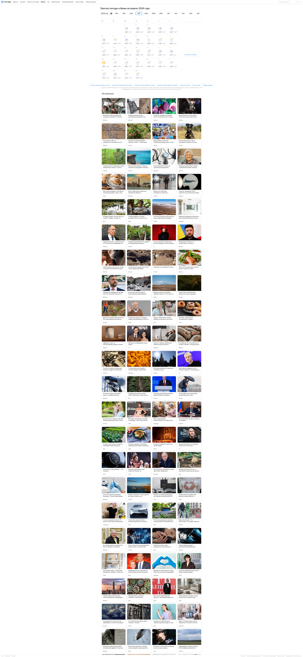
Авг (168, 13)
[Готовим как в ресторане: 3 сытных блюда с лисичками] (139, 363)
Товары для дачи (207, 85)
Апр (138, 13)
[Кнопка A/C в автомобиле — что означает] (113, 464)
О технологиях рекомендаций (269, 656)
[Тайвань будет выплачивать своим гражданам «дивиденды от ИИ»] (113, 590)
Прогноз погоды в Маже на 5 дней (122, 85)
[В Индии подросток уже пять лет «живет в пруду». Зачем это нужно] (113, 211)
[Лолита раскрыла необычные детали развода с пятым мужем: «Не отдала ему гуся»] (164, 236)
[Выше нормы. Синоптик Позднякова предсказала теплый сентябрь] (164, 135)
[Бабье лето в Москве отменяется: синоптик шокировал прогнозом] (164, 186)
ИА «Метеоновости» (297, 656)
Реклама (13, 656)
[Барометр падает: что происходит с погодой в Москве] (189, 514)
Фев (124, 13)
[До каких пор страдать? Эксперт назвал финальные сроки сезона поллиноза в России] (113, 413)
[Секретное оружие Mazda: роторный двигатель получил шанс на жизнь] (139, 514)
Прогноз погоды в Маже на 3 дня (100, 85)
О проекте (243, 656)
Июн (153, 13)
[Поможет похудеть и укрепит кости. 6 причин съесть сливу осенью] (164, 110)
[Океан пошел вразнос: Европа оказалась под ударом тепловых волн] (139, 160)
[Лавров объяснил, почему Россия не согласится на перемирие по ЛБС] (113, 236)
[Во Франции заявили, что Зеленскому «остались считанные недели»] (189, 236)
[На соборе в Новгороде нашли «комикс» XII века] (139, 616)
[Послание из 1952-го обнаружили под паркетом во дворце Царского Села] (113, 135)
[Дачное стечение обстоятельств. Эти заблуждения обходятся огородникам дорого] (113, 312)
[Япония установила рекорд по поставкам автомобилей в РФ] (164, 489)
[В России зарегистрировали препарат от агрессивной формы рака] (113, 489)
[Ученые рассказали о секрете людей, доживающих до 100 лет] (139, 312)
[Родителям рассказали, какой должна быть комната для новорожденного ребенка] (189, 590)
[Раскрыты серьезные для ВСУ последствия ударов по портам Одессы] (113, 641)
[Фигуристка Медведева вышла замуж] (139, 337)
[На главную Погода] (7, 2)
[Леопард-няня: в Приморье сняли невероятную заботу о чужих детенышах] (113, 160)
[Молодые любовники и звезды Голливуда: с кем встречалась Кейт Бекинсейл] (139, 413)
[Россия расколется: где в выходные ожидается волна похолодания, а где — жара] (189, 135)
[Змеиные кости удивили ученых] (164, 261)
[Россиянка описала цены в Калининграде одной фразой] (139, 287)
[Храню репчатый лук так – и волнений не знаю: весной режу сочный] (189, 464)
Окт (183, 13)
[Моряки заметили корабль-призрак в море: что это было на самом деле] (164, 287)
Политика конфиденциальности (254, 656)
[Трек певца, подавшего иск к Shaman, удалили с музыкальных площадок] (189, 363)
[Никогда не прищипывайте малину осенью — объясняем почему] (139, 135)
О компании (7, 656)
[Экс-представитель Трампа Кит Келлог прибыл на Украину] (113, 540)
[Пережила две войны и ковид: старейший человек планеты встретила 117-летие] (189, 160)
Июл (161, 13)
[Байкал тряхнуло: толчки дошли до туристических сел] (139, 489)
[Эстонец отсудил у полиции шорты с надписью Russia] (113, 388)
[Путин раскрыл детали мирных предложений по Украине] (164, 388)
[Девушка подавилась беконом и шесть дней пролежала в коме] (189, 211)
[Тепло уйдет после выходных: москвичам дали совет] (189, 388)
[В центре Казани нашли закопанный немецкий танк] (139, 110)
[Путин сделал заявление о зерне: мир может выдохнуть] (164, 464)
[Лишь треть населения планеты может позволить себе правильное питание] (189, 261)
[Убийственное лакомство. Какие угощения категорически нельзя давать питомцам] (113, 261)
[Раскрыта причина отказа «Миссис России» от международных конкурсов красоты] (139, 464)
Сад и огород (196, 85)
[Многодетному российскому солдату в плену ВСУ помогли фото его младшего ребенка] (113, 110)
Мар (131, 13)
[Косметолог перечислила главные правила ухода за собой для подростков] (164, 616)
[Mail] (2, 2)
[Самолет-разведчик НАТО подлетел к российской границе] (189, 186)
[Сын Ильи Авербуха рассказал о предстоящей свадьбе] (189, 565)
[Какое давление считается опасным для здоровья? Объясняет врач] (164, 160)
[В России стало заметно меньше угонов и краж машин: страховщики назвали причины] (164, 641)
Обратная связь (280, 656)
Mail (2, 656)
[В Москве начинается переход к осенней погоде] (164, 363)
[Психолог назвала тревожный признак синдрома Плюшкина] (113, 363)
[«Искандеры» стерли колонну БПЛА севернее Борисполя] (189, 641)
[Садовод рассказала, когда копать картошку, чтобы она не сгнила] (139, 388)
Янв (116, 13)
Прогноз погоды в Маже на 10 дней (167, 85)
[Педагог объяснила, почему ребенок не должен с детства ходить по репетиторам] (164, 312)
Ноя (190, 13)
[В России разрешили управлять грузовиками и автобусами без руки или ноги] (164, 514)
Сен (175, 13)
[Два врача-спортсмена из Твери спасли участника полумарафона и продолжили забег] (164, 565)
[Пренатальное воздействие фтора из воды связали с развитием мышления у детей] (189, 489)
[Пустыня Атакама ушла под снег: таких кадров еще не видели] (164, 211)
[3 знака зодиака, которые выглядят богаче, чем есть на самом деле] (139, 211)
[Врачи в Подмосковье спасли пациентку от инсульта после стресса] (189, 616)
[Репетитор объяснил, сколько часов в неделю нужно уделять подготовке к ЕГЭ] (139, 641)
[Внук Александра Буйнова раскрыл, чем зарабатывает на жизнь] (164, 590)
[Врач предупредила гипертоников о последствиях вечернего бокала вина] (164, 413)
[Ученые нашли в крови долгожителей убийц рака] (189, 540)
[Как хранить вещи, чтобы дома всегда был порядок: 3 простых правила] (113, 565)
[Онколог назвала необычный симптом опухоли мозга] (164, 337)
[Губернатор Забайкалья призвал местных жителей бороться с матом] (113, 287)
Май (146, 13)
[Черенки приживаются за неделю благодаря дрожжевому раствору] (139, 236)
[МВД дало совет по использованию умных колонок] (113, 337)
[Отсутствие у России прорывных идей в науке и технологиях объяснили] (139, 540)
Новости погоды (185, 85)
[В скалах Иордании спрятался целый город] (164, 439)
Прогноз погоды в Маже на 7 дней (145, 85)
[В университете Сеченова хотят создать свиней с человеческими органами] (189, 337)
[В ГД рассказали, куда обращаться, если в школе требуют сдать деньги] (164, 540)
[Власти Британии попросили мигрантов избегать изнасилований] (139, 186)
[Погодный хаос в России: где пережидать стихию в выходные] (113, 616)
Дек (198, 13)
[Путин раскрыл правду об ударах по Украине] (189, 413)
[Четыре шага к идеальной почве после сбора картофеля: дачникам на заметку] (139, 261)
